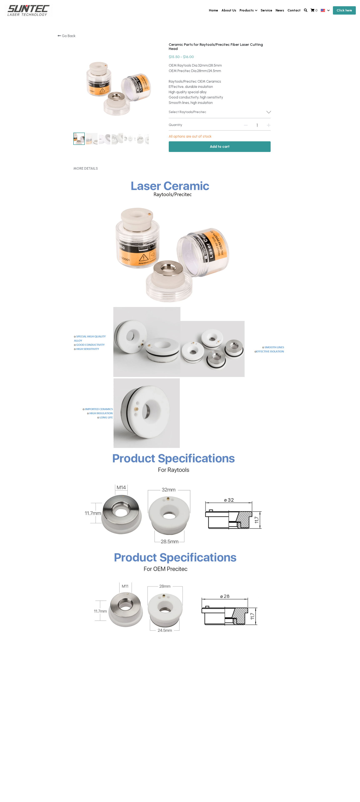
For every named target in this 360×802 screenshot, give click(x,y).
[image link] (28, 10)
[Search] (305, 10)
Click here (344, 10)
